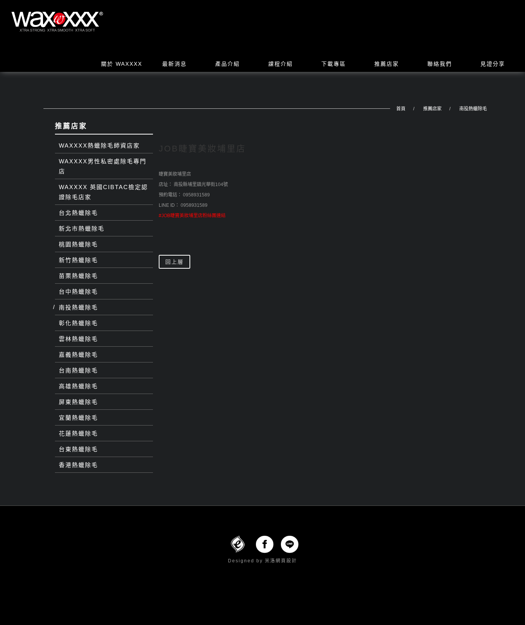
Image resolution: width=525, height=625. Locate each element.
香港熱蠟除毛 (78, 465)
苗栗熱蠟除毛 (78, 276)
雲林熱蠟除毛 (78, 339)
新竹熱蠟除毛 (78, 260)
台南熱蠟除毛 (78, 370)
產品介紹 (227, 64)
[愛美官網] (237, 544)
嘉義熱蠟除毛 (78, 354)
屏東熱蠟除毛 (78, 402)
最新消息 (174, 64)
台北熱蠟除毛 (78, 212)
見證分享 (492, 64)
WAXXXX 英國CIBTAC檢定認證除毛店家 (103, 192)
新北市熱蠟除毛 (82, 228)
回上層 (174, 262)
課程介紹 (280, 64)
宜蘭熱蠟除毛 (78, 417)
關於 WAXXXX (121, 64)
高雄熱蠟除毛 (78, 386)
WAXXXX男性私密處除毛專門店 (102, 166)
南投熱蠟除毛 (473, 108)
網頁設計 (286, 560)
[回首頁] (57, 22)
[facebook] (265, 544)
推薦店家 (386, 64)
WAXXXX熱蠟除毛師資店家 (99, 145)
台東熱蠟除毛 (78, 449)
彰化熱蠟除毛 (78, 323)
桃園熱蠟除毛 (78, 244)
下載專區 (333, 64)
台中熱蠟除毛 (78, 291)
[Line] (290, 544)
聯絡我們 (439, 64)
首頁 (400, 108)
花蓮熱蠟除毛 (78, 433)
